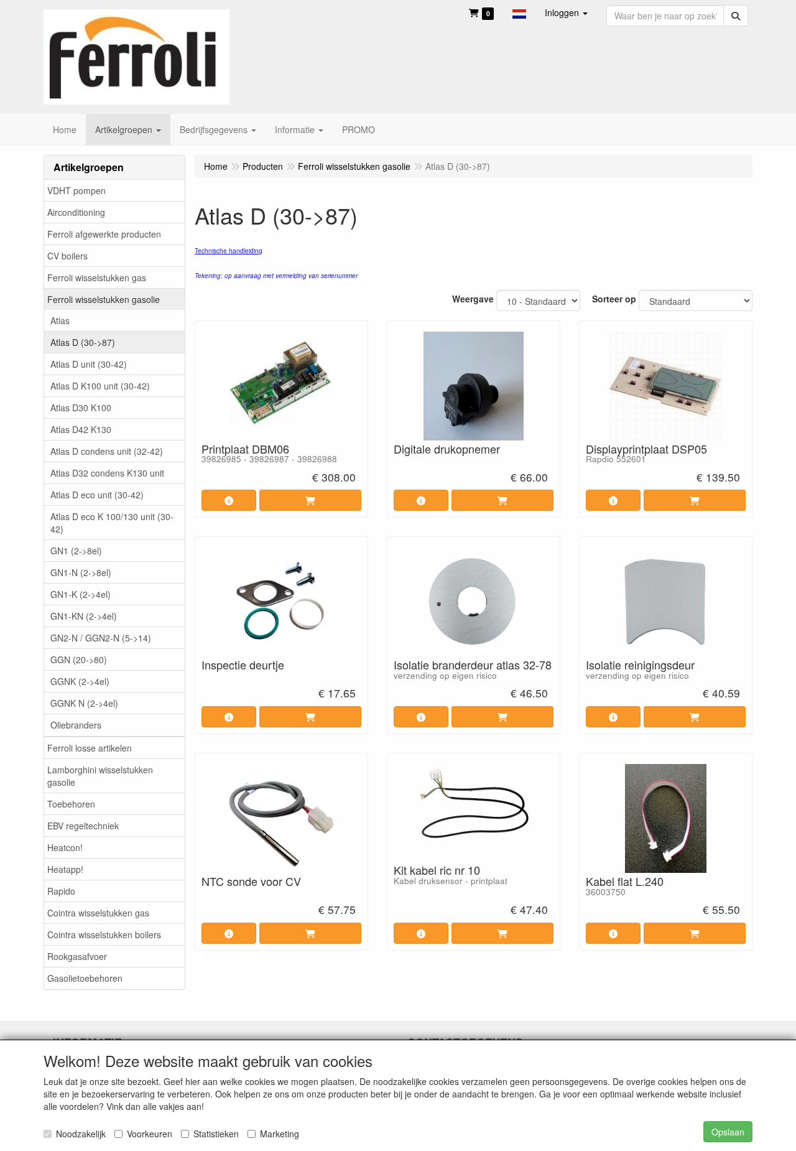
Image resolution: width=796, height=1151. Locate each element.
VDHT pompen (76, 190)
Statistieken (216, 1133)
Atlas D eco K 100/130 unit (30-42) (112, 522)
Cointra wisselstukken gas (98, 912)
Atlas (60, 320)
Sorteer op (614, 298)
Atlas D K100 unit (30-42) (100, 386)
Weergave (473, 298)
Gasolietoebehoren (85, 978)
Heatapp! (65, 869)
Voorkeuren (149, 1133)
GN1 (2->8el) (76, 550)
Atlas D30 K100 (80, 407)
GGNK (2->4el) (79, 681)
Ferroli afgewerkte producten (104, 234)
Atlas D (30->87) (82, 342)
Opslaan (727, 1131)
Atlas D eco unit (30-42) (97, 494)
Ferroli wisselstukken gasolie (103, 299)
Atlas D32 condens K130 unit (107, 473)
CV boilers (67, 255)
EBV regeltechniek (83, 825)
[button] (519, 12)
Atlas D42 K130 (80, 429)
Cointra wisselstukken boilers (104, 934)
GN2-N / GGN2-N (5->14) (100, 637)
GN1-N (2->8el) (80, 572)
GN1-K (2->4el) (80, 594)
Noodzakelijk (81, 1133)
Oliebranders (75, 725)
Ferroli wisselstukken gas (96, 277)
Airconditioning (76, 212)
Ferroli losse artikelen (89, 748)
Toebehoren (71, 804)
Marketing (279, 1133)
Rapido (61, 891)
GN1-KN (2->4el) (83, 616)
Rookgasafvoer (77, 956)
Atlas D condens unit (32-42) (106, 451)
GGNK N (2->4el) (84, 703)
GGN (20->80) (78, 659)
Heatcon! (65, 847)
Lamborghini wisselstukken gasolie (100, 775)
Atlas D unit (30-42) (88, 364)
